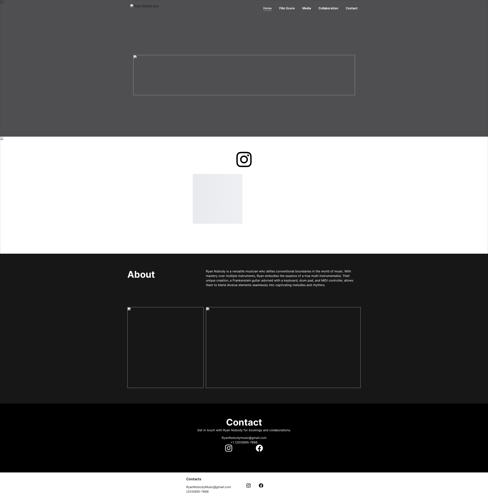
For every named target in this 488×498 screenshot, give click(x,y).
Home (267, 8)
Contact (352, 8)
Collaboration (328, 8)
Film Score (287, 8)
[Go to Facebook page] (259, 448)
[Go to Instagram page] (244, 159)
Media (306, 8)
